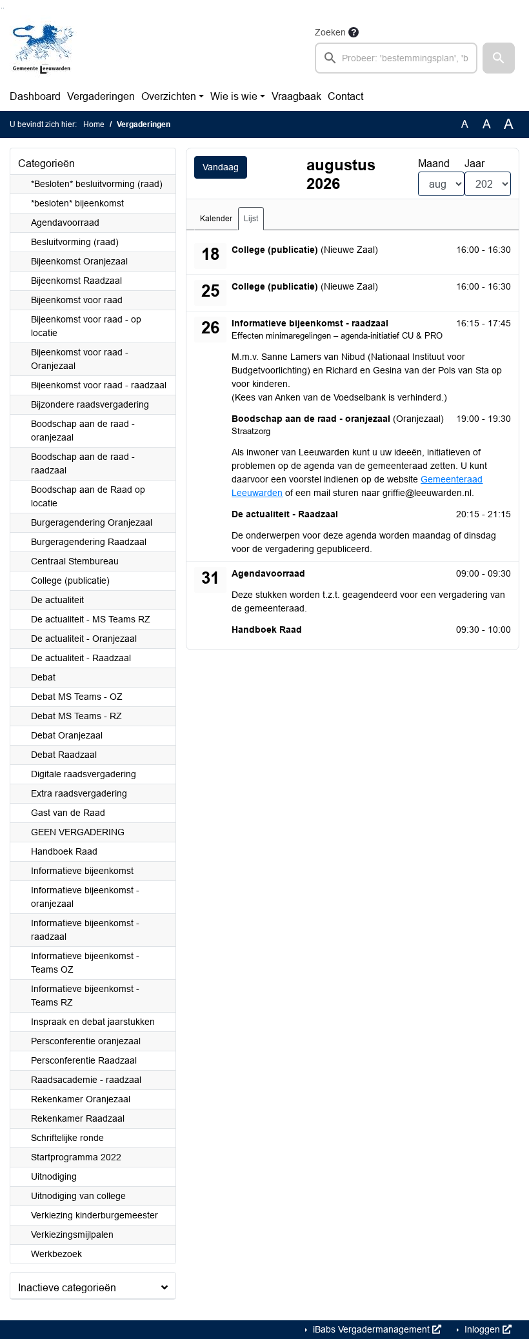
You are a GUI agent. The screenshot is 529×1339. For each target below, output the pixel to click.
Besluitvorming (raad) (75, 242)
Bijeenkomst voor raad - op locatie (86, 326)
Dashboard (35, 96)
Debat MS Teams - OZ (77, 696)
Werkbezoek (56, 1254)
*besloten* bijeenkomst (77, 203)
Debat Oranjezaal (67, 735)
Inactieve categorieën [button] (67, 1287)
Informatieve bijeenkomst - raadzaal (85, 930)
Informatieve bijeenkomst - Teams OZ (85, 963)
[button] (499, 58)
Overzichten (168, 96)
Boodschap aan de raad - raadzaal (83, 463)
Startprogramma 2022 (76, 1157)
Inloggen (482, 1329)
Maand (434, 163)
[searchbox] (396, 58)
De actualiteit (57, 600)
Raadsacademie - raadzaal (86, 1080)
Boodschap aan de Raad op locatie (88, 496)
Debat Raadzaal (64, 754)
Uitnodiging (54, 1176)
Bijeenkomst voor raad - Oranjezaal (79, 359)
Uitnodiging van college (78, 1196)
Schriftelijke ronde (67, 1138)
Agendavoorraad (65, 222)
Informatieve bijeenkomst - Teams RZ (85, 995)
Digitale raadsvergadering (83, 774)
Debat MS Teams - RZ (76, 716)
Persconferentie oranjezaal (86, 1041)
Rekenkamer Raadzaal (78, 1118)
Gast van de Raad (68, 813)
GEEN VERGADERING (78, 832)
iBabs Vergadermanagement (371, 1329)
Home (94, 124)
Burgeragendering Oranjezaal (91, 522)
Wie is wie (233, 96)
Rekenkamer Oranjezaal (80, 1099)
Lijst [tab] (251, 218)
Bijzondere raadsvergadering (90, 404)
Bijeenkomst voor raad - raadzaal (98, 385)
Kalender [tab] (216, 218)
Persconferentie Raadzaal (84, 1060)
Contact (345, 96)
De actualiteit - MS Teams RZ (90, 619)
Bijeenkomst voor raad (77, 300)
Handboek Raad (64, 851)
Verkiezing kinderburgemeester (94, 1215)
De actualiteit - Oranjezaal (84, 638)
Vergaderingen (101, 96)
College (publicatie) (70, 580)
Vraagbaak (296, 96)
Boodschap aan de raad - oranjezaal (83, 430)
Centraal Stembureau (75, 561)
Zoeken (330, 32)
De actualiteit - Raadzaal (81, 658)
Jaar (474, 163)
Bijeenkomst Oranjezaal (79, 261)
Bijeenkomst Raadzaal (76, 280)
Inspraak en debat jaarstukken (93, 1022)
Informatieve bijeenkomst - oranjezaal (85, 897)
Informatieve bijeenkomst (82, 871)
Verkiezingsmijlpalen (72, 1234)
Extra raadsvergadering (79, 793)
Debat (43, 677)
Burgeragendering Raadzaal (88, 542)
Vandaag (221, 167)
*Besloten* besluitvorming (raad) (97, 184)
